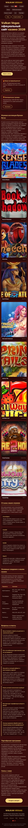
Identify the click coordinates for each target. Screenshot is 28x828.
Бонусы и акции (8, 12)
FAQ (16, 818)
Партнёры (21, 12)
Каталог (6, 6)
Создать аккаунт (17, 16)
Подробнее (7, 90)
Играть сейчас (7, 73)
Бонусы (12, 818)
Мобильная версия (16, 9)
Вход (8, 16)
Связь (14, 6)
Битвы (8, 9)
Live (15, 12)
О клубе (21, 6)
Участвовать (8, 106)
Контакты (21, 818)
